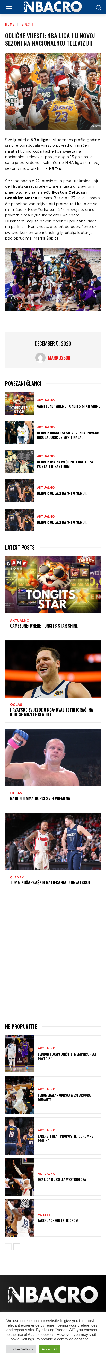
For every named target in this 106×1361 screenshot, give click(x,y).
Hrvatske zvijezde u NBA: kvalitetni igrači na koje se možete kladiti (51, 712)
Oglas (16, 704)
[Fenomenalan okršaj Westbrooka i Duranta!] (19, 1095)
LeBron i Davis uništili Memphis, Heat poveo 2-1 (67, 1056)
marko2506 (59, 357)
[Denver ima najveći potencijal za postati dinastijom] (19, 461)
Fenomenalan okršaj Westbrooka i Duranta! (65, 1097)
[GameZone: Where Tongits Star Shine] (19, 403)
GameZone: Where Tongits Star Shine (68, 406)
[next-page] (16, 1246)
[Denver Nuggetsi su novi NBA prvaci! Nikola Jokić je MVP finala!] (19, 432)
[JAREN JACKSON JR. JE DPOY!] (19, 1218)
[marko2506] (41, 358)
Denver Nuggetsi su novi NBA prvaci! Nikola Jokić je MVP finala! (68, 435)
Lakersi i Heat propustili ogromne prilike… (65, 1138)
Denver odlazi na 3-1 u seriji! (62, 493)
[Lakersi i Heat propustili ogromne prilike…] (19, 1136)
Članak (17, 877)
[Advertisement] (53, 956)
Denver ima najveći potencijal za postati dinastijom (65, 464)
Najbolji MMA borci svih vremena (40, 798)
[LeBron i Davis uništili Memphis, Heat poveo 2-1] (19, 1053)
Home (9, 24)
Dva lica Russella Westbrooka (62, 1179)
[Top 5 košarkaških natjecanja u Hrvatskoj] (53, 841)
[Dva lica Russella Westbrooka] (19, 1177)
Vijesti (27, 24)
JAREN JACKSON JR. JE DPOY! (58, 1220)
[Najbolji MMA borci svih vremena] (53, 757)
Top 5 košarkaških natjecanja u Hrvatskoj (50, 882)
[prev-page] (8, 1246)
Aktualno (46, 400)
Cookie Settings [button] (21, 1349)
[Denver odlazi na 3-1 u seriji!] (19, 490)
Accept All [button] (49, 1349)
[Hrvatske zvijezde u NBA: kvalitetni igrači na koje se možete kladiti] (53, 669)
